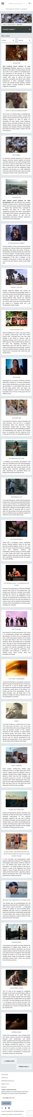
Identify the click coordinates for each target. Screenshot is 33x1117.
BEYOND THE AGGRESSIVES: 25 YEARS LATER (16, 900)
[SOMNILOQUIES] (16, 1022)
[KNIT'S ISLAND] (16, 619)
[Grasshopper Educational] (16, 3)
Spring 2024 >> (24, 1066)
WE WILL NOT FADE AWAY (16, 809)
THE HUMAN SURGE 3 (16, 539)
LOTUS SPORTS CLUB (16, 329)
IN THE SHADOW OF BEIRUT (16, 243)
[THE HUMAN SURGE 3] (16, 529)
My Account (4, 1074)
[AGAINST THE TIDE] (16, 277)
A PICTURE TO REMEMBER (16, 678)
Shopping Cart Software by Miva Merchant (11, 1114)
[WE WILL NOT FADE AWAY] (16, 800)
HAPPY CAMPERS (16, 765)
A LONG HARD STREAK (16, 988)
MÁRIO (16, 721)
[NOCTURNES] (16, 145)
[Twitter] (5, 1108)
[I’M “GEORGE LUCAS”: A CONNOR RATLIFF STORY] (16, 573)
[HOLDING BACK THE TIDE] (16, 448)
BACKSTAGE (16, 377)
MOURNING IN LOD (16, 497)
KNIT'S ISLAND (16, 629)
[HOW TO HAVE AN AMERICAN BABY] (16, 101)
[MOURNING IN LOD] (16, 487)
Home (4, 24)
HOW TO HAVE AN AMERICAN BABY (16, 110)
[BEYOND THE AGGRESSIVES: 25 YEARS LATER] (16, 890)
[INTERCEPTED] (16, 187)
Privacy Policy (5, 1084)
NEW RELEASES (11, 24)
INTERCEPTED (16, 197)
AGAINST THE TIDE (16, 287)
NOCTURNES (16, 155)
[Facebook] (2, 1108)
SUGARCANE (16, 63)
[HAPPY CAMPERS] (16, 755)
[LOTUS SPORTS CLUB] (16, 319)
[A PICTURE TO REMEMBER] (16, 669)
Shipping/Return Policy (7, 1080)
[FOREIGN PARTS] (16, 932)
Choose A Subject (9, 29)
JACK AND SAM (16, 418)
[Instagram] (9, 1108)
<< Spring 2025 (9, 1061)
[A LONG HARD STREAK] (16, 978)
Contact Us (4, 1077)
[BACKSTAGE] (16, 367)
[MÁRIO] (16, 711)
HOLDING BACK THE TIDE (16, 458)
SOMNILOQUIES (16, 1032)
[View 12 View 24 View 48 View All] (25, 40)
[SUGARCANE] (16, 53)
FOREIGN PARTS (16, 942)
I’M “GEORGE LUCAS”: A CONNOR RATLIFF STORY (16, 584)
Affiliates (4, 1087)
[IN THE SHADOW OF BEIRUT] (16, 233)
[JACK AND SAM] (16, 408)
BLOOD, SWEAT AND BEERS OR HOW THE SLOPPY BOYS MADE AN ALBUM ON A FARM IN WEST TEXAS (16, 854)
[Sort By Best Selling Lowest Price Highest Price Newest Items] (8, 40)
